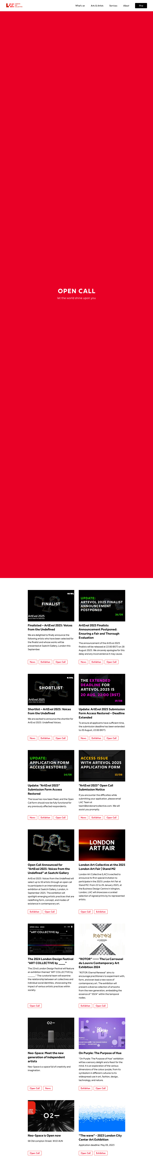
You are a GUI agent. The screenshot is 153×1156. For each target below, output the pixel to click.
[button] (80, 6)
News (32, 662)
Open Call (61, 662)
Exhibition (45, 662)
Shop (141, 5)
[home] (12, 5)
